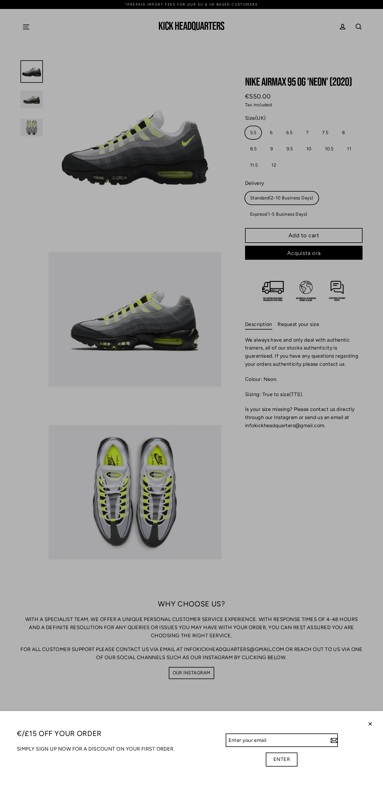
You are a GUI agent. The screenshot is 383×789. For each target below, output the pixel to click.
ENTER (281, 759)
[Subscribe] (333, 740)
